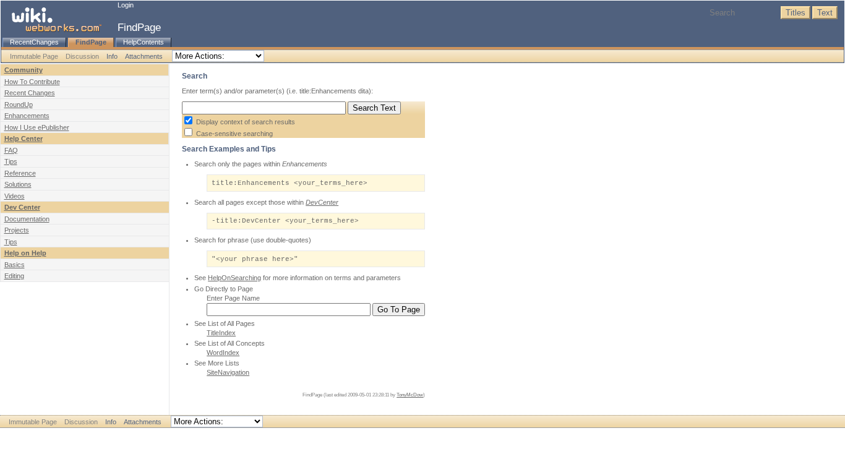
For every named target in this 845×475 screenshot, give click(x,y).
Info (112, 56)
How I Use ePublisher (36, 127)
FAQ (11, 150)
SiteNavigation (228, 372)
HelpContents (143, 42)
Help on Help (25, 253)
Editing (14, 276)
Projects (16, 230)
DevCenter (322, 202)
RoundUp (18, 104)
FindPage (139, 27)
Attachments (144, 56)
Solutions (18, 184)
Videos (14, 196)
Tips (10, 161)
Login (126, 5)
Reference (20, 173)
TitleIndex (221, 332)
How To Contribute (32, 81)
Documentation (26, 219)
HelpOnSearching (234, 277)
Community (23, 70)
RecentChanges (34, 42)
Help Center (23, 138)
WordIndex (223, 352)
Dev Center (22, 207)
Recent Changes (29, 92)
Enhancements (26, 115)
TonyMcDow (410, 395)
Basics (14, 264)
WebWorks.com (441, 434)
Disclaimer (397, 434)
